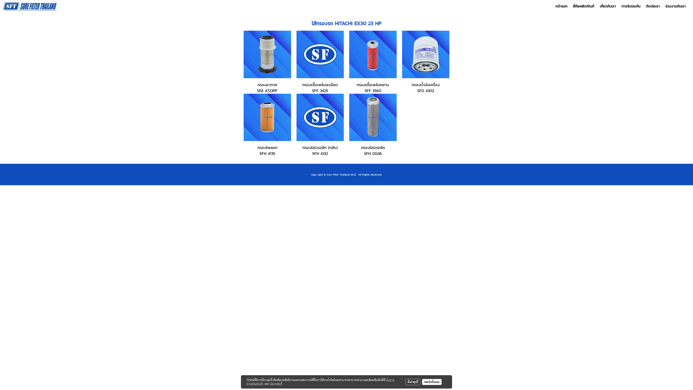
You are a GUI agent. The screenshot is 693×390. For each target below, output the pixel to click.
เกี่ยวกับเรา (608, 6)
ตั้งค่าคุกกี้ (413, 382)
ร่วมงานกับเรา (675, 6)
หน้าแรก (561, 6)
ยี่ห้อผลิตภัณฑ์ (583, 6)
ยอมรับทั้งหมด (431, 382)
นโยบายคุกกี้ (276, 383)
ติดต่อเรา (653, 6)
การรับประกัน (631, 6)
